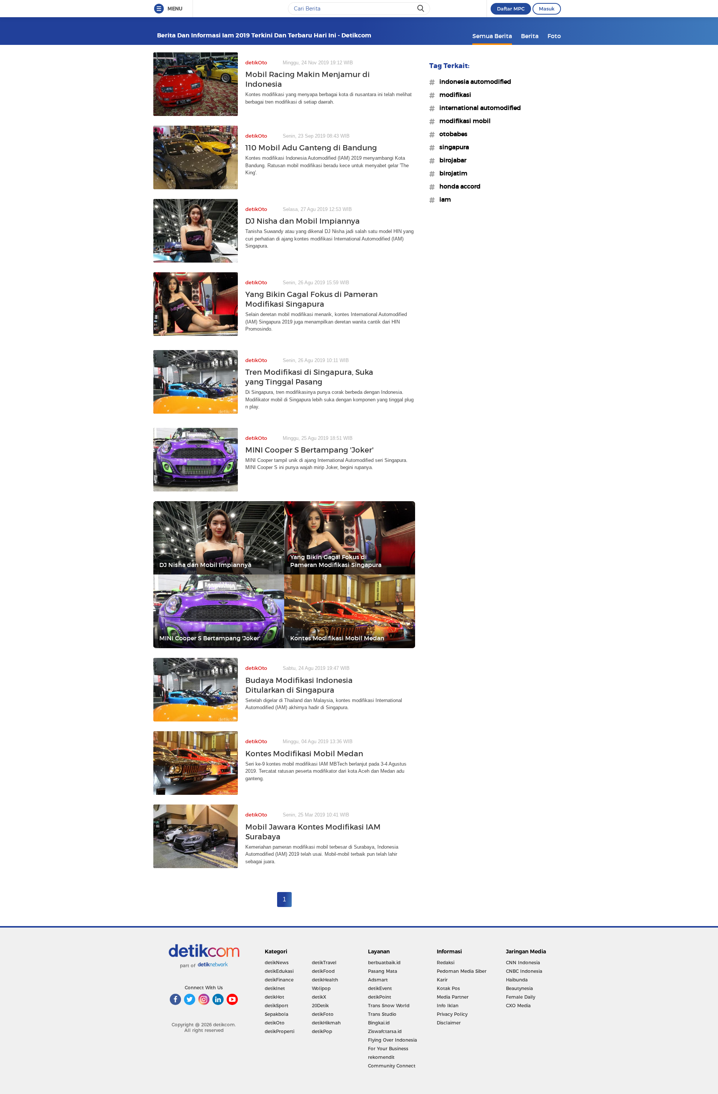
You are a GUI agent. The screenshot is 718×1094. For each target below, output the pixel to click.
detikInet (275, 988)
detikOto (275, 1023)
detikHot (274, 997)
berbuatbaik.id (384, 962)
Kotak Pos (448, 988)
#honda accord (458, 186)
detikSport (276, 1005)
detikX (319, 997)
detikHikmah (326, 1023)
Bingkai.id (379, 1023)
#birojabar (450, 160)
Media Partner (453, 997)
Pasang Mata (382, 971)
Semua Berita (492, 36)
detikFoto (323, 1014)
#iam (443, 199)
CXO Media (518, 1005)
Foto (554, 36)
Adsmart (378, 980)
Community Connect (391, 1066)
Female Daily (520, 997)
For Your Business (388, 1048)
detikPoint (379, 997)
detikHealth (325, 980)
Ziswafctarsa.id (385, 1031)
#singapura (452, 147)
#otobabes (451, 134)
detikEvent (380, 988)
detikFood (323, 971)
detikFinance (279, 980)
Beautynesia (519, 988)
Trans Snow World (388, 1005)
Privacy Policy (452, 1014)
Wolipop (321, 988)
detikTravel (324, 962)
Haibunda (517, 980)
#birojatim (451, 173)
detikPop (322, 1031)
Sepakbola (276, 1014)
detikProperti (279, 1031)
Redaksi (445, 962)
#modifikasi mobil (463, 121)
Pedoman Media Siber (462, 971)
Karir (442, 980)
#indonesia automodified (473, 81)
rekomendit (381, 1057)
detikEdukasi (279, 971)
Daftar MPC (511, 9)
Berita (529, 36)
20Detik (320, 1005)
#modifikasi (453, 94)
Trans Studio (382, 1014)
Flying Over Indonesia (392, 1040)
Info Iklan (447, 1005)
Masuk (547, 9)
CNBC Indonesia (524, 971)
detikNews (277, 962)
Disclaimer (449, 1023)
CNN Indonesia (523, 962)
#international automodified (478, 107)
